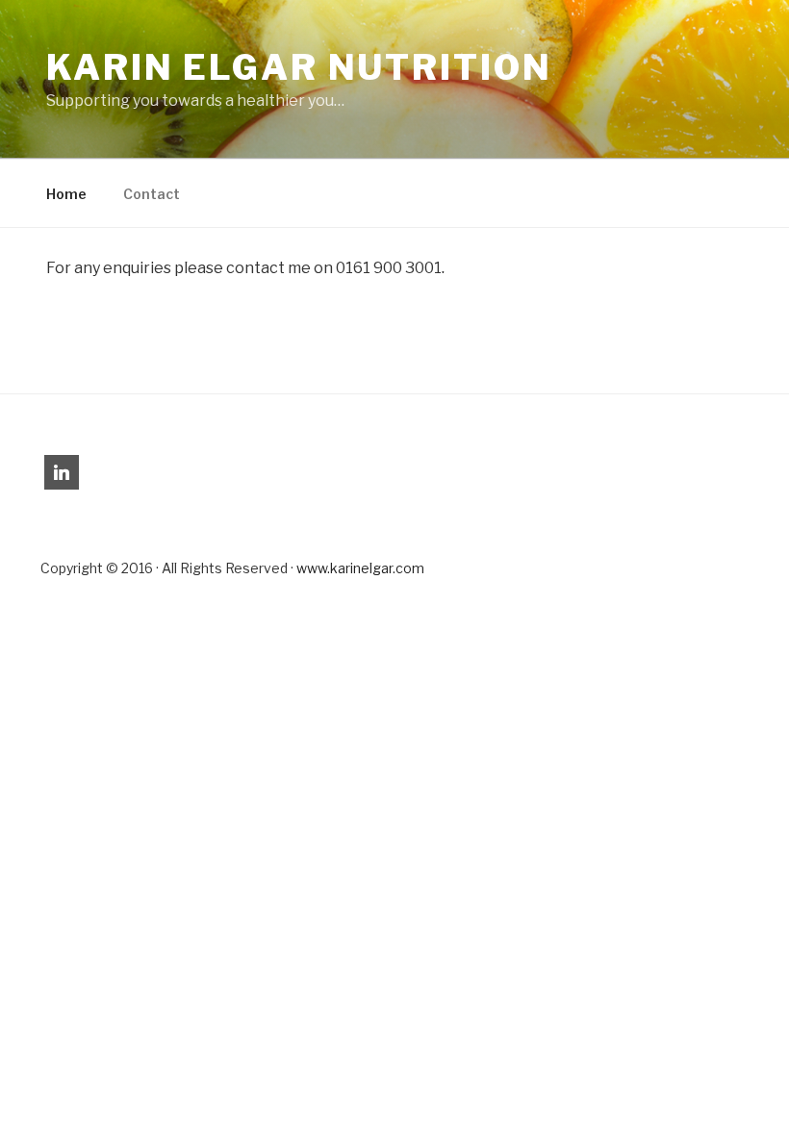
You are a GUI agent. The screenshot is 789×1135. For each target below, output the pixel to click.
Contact (151, 194)
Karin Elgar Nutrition (298, 67)
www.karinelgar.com (360, 568)
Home (66, 194)
